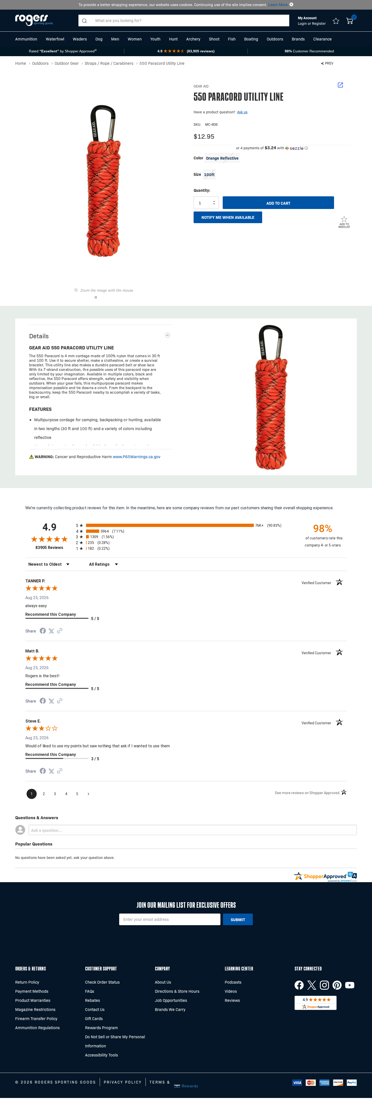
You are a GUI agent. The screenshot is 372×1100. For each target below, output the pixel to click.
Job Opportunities (171, 1000)
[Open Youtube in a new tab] (349, 985)
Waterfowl (55, 38)
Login (303, 23)
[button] (291, 4)
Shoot (214, 38)
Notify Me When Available (227, 217)
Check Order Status (102, 982)
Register (319, 23)
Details (39, 335)
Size (197, 174)
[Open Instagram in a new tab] (324, 985)
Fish (232, 38)
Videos (231, 991)
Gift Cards (94, 1018)
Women (135, 38)
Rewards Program (101, 1027)
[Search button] (84, 20)
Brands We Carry (170, 1009)
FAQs (89, 991)
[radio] (186, 525)
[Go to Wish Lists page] (336, 20)
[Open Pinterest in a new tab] (337, 985)
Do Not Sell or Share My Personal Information (115, 1041)
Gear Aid (201, 86)
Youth (155, 38)
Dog (98, 38)
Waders (80, 38)
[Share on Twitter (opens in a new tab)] (51, 631)
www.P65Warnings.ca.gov (136, 456)
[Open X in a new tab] (311, 985)
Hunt (173, 38)
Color (198, 157)
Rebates (92, 1000)
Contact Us (95, 1009)
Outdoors (275, 38)
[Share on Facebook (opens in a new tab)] (43, 631)
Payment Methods (31, 991)
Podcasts (233, 982)
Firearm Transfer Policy (36, 1018)
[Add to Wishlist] (344, 219)
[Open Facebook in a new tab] (299, 985)
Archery (193, 38)
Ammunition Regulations (37, 1027)
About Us (163, 982)
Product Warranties (32, 1000)
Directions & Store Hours (177, 991)
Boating (251, 38)
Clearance (322, 38)
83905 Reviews (54, 547)
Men (115, 38)
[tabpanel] (271, 397)
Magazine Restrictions (35, 1009)
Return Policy (27, 982)
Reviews (232, 1000)
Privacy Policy (123, 1082)
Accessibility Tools (101, 1054)
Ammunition (26, 38)
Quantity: (202, 190)
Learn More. (278, 4)
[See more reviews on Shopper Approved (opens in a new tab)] (60, 631)
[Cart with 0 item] (349, 20)
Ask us (242, 112)
